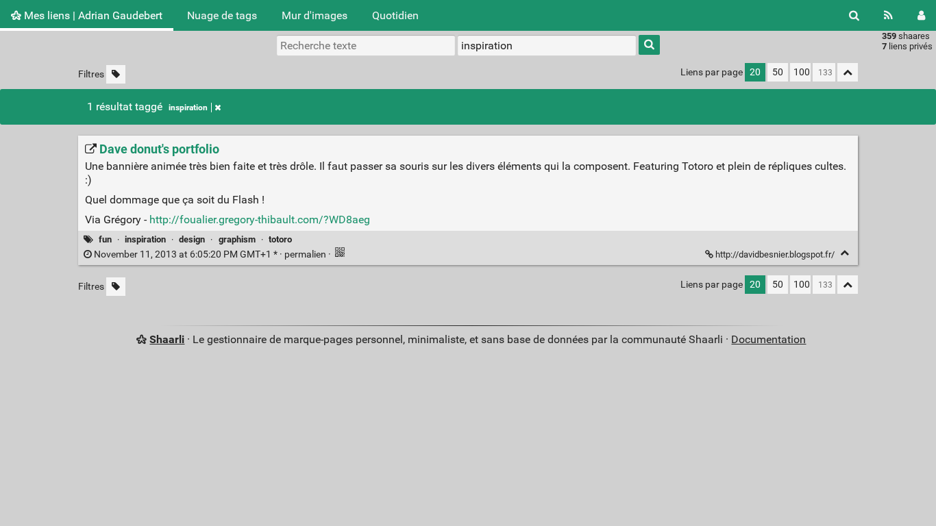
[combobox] (547, 45)
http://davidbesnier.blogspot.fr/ (775, 254)
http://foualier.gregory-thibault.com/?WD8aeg (259, 219)
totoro (280, 239)
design (192, 239)
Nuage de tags (222, 15)
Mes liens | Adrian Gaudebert (91, 15)
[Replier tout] (847, 72)
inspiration (188, 107)
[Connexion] (921, 15)
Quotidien (395, 15)
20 (755, 72)
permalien (210, 254)
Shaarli (166, 339)
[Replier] (844, 253)
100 (801, 72)
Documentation (768, 339)
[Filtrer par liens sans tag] (115, 74)
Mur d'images (314, 15)
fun (105, 239)
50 (777, 72)
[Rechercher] (854, 15)
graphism (237, 239)
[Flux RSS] (888, 15)
